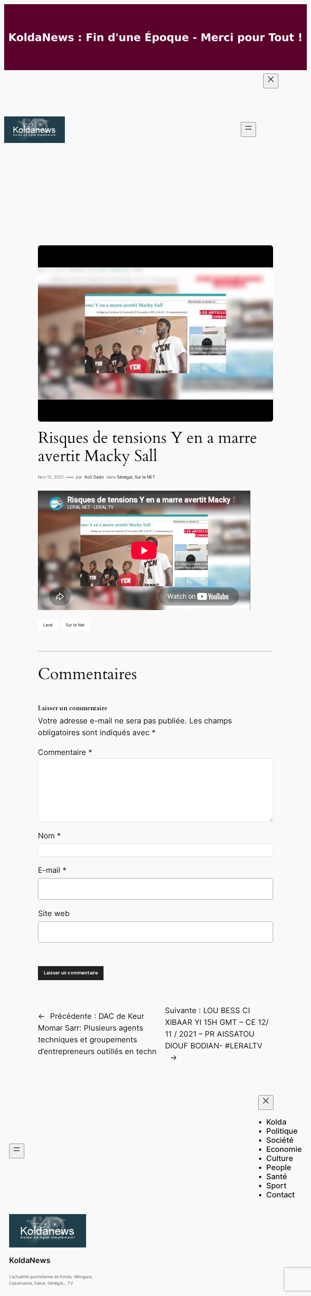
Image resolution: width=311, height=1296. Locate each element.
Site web (53, 913)
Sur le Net (75, 625)
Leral (48, 625)
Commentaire (65, 752)
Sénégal (124, 477)
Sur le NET (145, 477)
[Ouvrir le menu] (248, 129)
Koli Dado (94, 477)
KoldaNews (29, 1260)
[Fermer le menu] (270, 81)
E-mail (52, 870)
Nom (49, 835)
